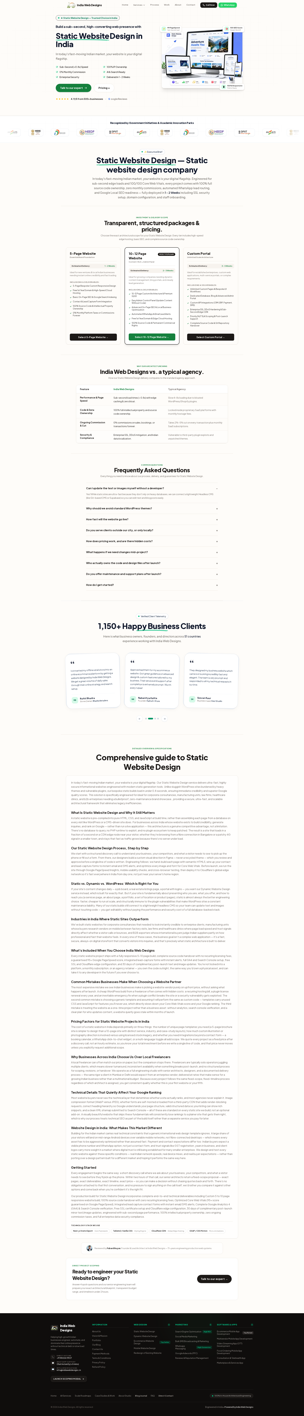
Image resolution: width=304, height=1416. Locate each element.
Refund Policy (98, 1367)
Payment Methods (100, 1353)
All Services (65, 1396)
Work (167, 4)
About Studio (125, 1396)
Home (125, 4)
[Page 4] (158, 718)
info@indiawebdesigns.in (69, 1370)
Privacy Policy (98, 1362)
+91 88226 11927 (64, 1358)
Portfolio (96, 1340)
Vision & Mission (99, 1336)
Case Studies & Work (105, 1396)
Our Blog (96, 1345)
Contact (190, 4)
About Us (96, 1331)
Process (154, 4)
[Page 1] (146, 718)
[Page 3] (155, 718)
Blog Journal (141, 1396)
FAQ (153, 1396)
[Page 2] (150, 718)
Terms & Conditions (101, 1358)
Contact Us (97, 1349)
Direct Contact (165, 1396)
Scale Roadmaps (83, 1396)
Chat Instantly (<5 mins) (68, 1364)
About (178, 4)
